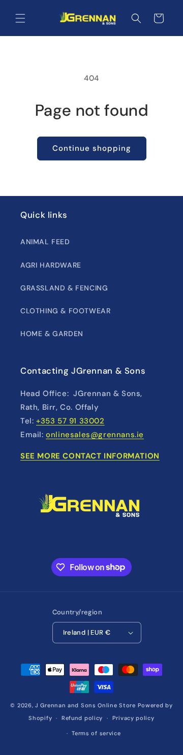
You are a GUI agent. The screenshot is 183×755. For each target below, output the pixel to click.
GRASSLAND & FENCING (64, 287)
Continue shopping (91, 148)
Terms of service (96, 733)
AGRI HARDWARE (50, 265)
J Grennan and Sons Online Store (85, 705)
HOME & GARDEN (51, 333)
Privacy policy (133, 717)
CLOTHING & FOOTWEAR (65, 310)
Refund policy (82, 717)
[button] (20, 18)
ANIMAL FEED (45, 241)
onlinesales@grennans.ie (95, 435)
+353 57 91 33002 (70, 421)
